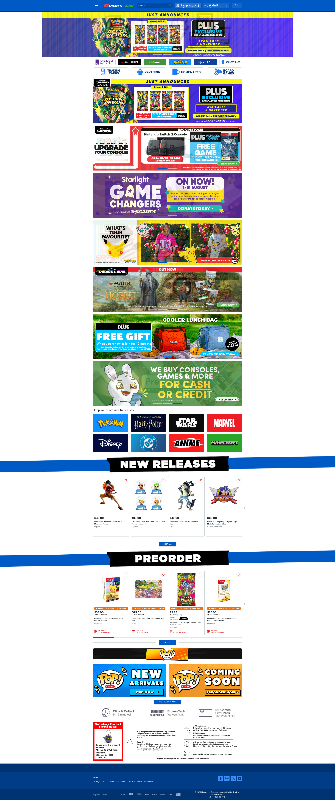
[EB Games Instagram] (227, 778)
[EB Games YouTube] (239, 778)
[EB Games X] (233, 778)
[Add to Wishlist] (126, 480)
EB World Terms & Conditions (141, 782)
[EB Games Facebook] (220, 778)
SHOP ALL (167, 544)
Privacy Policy (98, 782)
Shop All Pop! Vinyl (167, 702)
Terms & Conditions (117, 782)
